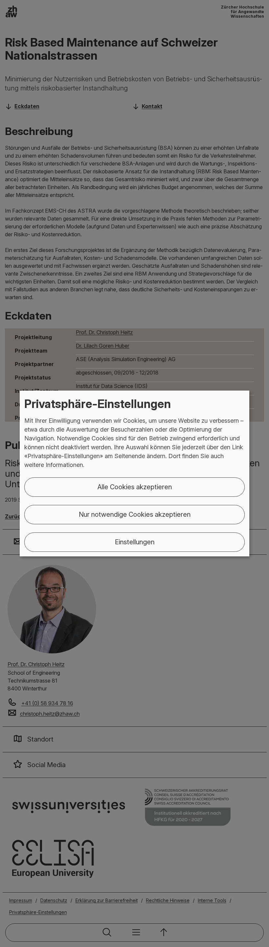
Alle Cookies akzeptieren (134, 487)
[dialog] (134, 473)
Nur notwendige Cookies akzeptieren (135, 514)
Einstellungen (135, 542)
